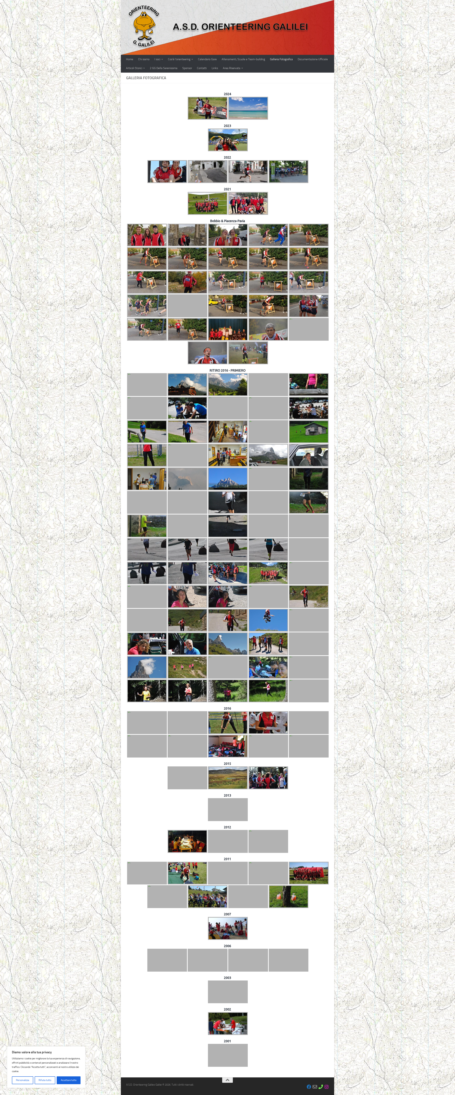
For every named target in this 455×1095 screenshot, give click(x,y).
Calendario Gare (207, 59)
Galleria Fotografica (281, 59)
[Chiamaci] (320, 1087)
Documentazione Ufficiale (313, 59)
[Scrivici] (315, 1087)
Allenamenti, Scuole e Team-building (243, 59)
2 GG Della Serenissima (163, 68)
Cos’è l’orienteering (179, 59)
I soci (157, 59)
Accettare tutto (68, 1080)
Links (215, 68)
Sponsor (187, 68)
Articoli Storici (134, 68)
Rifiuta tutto (45, 1080)
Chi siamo (143, 59)
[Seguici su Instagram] (326, 1087)
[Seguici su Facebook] (309, 1087)
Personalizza (22, 1080)
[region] (46, 1067)
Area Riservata (231, 68)
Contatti (202, 68)
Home (129, 59)
